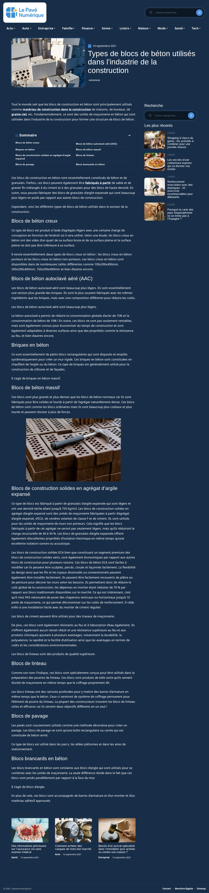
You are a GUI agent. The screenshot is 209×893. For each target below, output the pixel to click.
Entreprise (94, 80)
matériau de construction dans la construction (57, 109)
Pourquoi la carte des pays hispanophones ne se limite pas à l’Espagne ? (180, 214)
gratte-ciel (19, 114)
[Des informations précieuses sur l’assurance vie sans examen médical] (29, 830)
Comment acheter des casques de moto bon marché (73, 847)
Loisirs (171, 132)
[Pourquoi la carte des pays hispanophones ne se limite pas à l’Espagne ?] (154, 212)
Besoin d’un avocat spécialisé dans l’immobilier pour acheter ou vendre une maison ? (116, 849)
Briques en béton (25, 149)
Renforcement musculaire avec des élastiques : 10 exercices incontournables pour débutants (180, 189)
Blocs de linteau (85, 155)
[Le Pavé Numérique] (24, 12)
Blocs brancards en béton (90, 164)
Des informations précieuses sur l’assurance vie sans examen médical (28, 849)
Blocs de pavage (25, 164)
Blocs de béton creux (27, 142)
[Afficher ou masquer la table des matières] (84, 135)
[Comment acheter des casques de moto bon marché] (73, 830)
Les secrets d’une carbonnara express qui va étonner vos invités (179, 164)
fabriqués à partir (98, 183)
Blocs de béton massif (88, 149)
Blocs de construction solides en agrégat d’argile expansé (43, 157)
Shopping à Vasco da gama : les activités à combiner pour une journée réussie (180, 142)
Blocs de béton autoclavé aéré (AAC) (96, 143)
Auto (57, 854)
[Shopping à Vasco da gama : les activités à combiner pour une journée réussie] (154, 140)
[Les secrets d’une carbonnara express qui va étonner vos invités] (154, 162)
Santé (14, 857)
